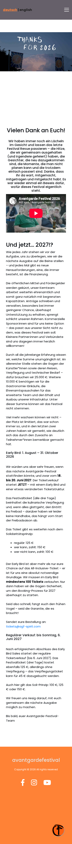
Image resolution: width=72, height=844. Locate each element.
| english (17, 10)
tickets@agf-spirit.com (23, 626)
